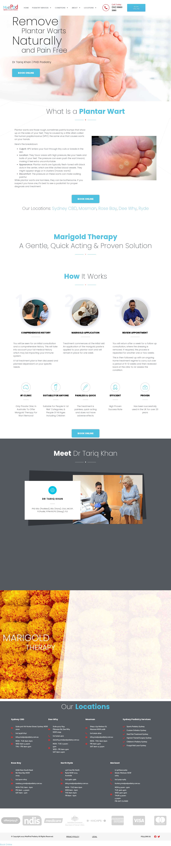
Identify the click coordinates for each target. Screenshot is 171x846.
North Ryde (67, 762)
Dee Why (128, 208)
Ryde (144, 208)
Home (26, 7)
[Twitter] (159, 836)
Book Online (6, 844)
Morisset (115, 762)
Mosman (88, 208)
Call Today (116, 4)
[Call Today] (105, 7)
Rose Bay (107, 208)
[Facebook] (155, 836)
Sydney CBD (64, 208)
